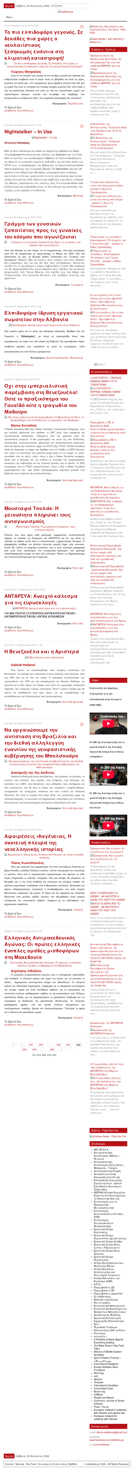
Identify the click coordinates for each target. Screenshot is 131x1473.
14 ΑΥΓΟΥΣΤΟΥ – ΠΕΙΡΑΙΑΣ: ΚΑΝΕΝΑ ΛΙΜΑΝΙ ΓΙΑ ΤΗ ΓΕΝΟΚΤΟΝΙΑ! (106, 381)
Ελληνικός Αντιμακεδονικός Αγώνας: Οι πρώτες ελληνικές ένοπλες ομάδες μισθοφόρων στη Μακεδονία (42, 947)
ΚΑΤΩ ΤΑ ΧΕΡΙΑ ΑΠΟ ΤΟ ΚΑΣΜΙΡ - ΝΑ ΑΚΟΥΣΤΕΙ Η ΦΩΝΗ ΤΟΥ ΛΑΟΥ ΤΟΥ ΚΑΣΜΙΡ (107, 896)
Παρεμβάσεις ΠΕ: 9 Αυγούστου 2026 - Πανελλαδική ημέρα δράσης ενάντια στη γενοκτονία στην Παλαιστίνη (108, 429)
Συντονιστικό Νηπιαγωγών (109, 1305)
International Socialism (106, 1385)
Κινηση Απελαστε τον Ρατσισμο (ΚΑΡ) (107, 1279)
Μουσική (78, 195)
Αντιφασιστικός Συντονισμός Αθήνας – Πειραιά (107, 1155)
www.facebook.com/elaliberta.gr (107, 1440)
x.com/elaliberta (101, 1444)
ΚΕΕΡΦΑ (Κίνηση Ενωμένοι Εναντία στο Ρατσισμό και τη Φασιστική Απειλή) (110, 1195)
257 (31, 1044)
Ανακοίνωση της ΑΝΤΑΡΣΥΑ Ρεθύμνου (106, 1024)
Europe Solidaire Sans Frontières (106, 1368)
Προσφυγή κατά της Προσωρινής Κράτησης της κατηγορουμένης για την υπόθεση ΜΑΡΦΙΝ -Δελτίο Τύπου (106, 62)
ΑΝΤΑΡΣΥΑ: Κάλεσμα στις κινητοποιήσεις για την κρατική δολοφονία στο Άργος (108, 617)
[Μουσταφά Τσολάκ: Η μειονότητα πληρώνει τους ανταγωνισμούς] (44, 527)
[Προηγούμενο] (22, 1044)
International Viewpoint (106, 1364)
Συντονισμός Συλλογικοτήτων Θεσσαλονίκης (103, 1223)
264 (34, 1049)
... (50, 1044)
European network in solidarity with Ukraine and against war (110, 1411)
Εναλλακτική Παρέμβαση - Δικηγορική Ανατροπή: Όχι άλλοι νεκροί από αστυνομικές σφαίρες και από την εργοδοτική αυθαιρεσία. (106, 554)
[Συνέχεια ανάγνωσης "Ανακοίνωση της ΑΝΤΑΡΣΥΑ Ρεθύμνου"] (108, 1032)
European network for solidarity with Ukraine (105, 1417)
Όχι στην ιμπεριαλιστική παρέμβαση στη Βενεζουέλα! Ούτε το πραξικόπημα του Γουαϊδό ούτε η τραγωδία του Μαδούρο (41, 398)
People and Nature (104, 1397)
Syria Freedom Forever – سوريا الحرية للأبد (107, 1359)
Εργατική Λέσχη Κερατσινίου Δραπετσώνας (110, 1237)
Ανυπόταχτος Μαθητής (107, 1315)
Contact (9, 1464)
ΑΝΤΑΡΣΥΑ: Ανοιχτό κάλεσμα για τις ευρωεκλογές (41, 599)
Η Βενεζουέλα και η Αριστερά (41, 651)
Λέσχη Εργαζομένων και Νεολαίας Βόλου (108, 1264)
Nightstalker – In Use (28, 131)
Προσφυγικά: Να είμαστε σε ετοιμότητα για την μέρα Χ (107, 850)
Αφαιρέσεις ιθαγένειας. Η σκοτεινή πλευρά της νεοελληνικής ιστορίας (37, 842)
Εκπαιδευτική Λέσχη (106, 1299)
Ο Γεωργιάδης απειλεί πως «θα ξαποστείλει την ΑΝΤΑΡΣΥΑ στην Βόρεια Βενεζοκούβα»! (107, 1069)
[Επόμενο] (61, 1049)
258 (41, 1044)
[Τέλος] (69, 1049)
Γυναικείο (77, 284)
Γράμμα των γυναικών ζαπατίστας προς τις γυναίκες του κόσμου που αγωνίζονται (43, 230)
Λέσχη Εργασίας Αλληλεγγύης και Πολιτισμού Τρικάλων (107, 1272)
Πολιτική (78, 568)
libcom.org (99, 1391)
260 (59, 1044)
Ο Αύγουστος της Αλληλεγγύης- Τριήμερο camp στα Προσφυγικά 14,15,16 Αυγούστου (108, 129)
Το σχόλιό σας (12, 107)
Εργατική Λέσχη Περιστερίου (103, 1258)
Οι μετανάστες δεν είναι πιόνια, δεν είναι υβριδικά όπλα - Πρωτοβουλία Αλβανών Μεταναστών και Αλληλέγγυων (106, 301)
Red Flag (99, 1373)
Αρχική (9, 1456)
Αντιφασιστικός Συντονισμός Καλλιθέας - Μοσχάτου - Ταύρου (109, 1165)
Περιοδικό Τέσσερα (105, 1327)
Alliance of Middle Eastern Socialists (108, 1353)
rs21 (96, 1376)
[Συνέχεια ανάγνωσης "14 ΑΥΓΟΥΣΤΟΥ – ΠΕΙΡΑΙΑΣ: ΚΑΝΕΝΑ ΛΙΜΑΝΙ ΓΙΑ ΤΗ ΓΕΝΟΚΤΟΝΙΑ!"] (108, 391)
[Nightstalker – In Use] (44, 137)
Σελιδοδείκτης (102, 1296)
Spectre (98, 1379)
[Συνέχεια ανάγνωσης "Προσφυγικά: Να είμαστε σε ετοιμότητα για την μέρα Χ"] (108, 859)
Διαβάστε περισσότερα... (19, 110)
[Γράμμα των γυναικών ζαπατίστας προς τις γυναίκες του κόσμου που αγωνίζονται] (44, 243)
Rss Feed (31, 1464)
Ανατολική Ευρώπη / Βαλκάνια (64, 357)
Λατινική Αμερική (72, 480)
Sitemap (19, 1464)
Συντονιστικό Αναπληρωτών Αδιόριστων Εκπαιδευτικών (110, 1310)
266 (52, 1049)
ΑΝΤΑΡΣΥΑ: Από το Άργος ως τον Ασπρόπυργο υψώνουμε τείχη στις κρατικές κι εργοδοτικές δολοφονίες (106, 492)
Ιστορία (78, 909)
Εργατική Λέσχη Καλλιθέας (103, 1230)
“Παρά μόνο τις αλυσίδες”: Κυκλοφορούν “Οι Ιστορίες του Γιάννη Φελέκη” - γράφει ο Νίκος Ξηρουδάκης (108, 242)
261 (69, 1044)
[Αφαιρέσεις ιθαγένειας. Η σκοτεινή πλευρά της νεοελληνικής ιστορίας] (44, 855)
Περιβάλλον (75, 103)
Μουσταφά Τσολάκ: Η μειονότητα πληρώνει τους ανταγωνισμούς (37, 515)
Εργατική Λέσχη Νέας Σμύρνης (107, 1252)
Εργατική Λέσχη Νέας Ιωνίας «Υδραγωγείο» (107, 1246)
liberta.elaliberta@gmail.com (112, 1432)
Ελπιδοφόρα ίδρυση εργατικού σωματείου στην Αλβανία (43, 316)
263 (25, 1049)
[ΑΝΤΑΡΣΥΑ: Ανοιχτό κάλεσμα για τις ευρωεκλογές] (44, 608)
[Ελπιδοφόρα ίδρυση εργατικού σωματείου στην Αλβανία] (44, 324)
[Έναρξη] (14, 1044)
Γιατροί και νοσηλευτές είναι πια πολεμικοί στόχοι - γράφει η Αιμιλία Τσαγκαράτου (107, 187)
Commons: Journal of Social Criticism (109, 1402)
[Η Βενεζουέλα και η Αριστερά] (44, 657)
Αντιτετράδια (102, 1302)
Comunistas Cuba (103, 1388)
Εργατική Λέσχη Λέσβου (108, 1241)
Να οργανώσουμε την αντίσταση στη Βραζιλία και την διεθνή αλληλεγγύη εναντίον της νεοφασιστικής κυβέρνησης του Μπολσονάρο (41, 742)
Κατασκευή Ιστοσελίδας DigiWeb (57, 1464)
